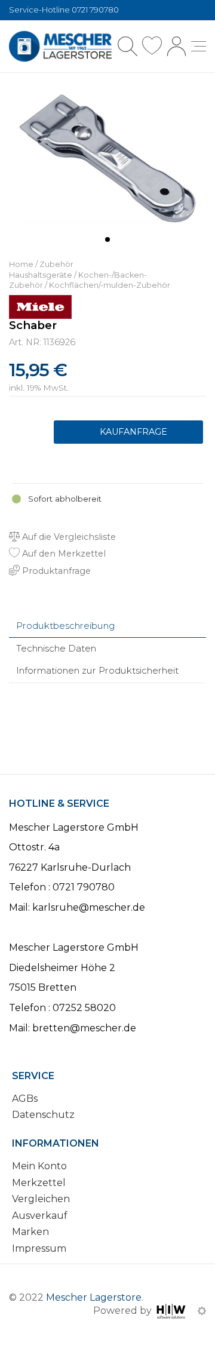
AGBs (25, 1098)
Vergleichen (41, 1199)
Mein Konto (39, 1166)
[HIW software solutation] (172, 1310)
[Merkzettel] (152, 46)
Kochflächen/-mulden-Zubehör (109, 285)
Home (21, 264)
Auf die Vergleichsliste (68, 536)
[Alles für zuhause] (60, 46)
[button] (107, 239)
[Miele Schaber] (107, 156)
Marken (30, 1231)
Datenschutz (43, 1114)
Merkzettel (39, 1182)
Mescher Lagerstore (94, 1297)
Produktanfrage (128, 432)
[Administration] (202, 1310)
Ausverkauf (39, 1215)
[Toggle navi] (198, 46)
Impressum (39, 1248)
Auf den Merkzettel (63, 553)
